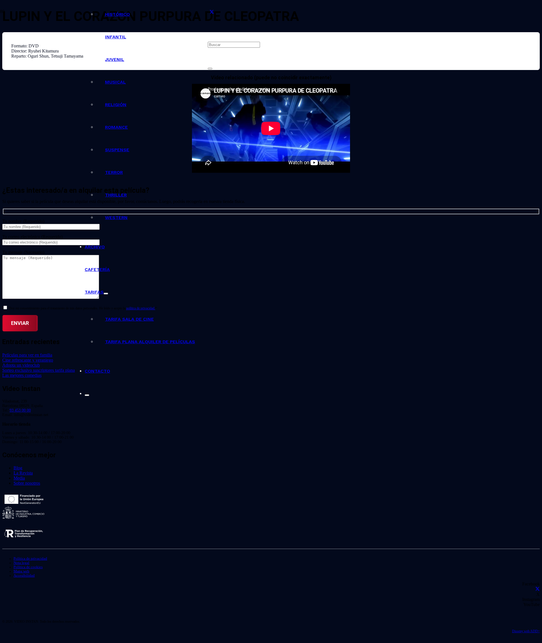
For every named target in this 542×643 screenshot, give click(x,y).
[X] (211, 12)
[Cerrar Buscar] (210, 68)
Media (19, 478)
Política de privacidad (30, 559)
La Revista (23, 473)
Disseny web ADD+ (526, 631)
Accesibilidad (24, 576)
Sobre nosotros (27, 483)
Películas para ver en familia (27, 355)
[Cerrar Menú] (87, 395)
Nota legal (21, 563)
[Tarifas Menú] (106, 293)
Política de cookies (28, 567)
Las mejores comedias (21, 375)
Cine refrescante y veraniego (27, 360)
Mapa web (21, 571)
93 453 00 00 (20, 410)
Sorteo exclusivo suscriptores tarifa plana (38, 370)
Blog (18, 467)
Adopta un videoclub (21, 365)
